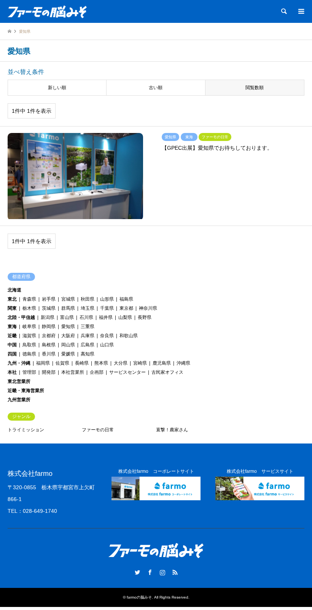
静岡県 (49, 326)
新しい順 (57, 87)
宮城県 (68, 299)
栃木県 (29, 308)
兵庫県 (87, 335)
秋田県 (87, 299)
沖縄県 (183, 363)
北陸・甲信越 (21, 317)
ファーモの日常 (98, 429)
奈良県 (107, 335)
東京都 (126, 308)
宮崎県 (140, 363)
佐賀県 (62, 363)
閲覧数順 (254, 87)
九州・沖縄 (19, 363)
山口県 (107, 344)
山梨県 (125, 317)
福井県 (106, 317)
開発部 (49, 372)
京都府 (49, 335)
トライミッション (26, 429)
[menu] (300, 11)
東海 (12, 326)
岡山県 (68, 344)
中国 (12, 344)
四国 (12, 354)
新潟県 (47, 317)
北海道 (14, 290)
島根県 (49, 344)
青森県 (29, 299)
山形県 (107, 299)
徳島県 (29, 354)
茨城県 (49, 308)
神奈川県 (148, 308)
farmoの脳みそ (139, 597)
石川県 (86, 317)
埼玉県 (87, 308)
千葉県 (107, 308)
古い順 (155, 87)
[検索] (283, 11)
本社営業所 (72, 372)
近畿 (12, 335)
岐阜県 (29, 326)
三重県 (87, 326)
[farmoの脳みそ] (47, 11)
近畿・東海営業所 (26, 390)
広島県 (87, 344)
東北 (12, 299)
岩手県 (49, 299)
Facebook (150, 572)
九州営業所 (19, 399)
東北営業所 (19, 381)
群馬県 (68, 308)
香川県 (49, 354)
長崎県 (82, 363)
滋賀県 (29, 335)
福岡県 (43, 363)
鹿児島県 (162, 363)
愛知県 (68, 326)
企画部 (96, 372)
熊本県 (101, 363)
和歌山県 (128, 335)
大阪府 (68, 335)
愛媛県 (68, 354)
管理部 (29, 372)
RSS (175, 572)
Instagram (162, 572)
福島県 (126, 299)
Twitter (137, 572)
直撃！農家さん (172, 429)
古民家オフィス (167, 372)
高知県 (87, 354)
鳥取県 (29, 344)
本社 (12, 372)
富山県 (67, 317)
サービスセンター (127, 372)
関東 (12, 308)
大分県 (120, 363)
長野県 (144, 317)
